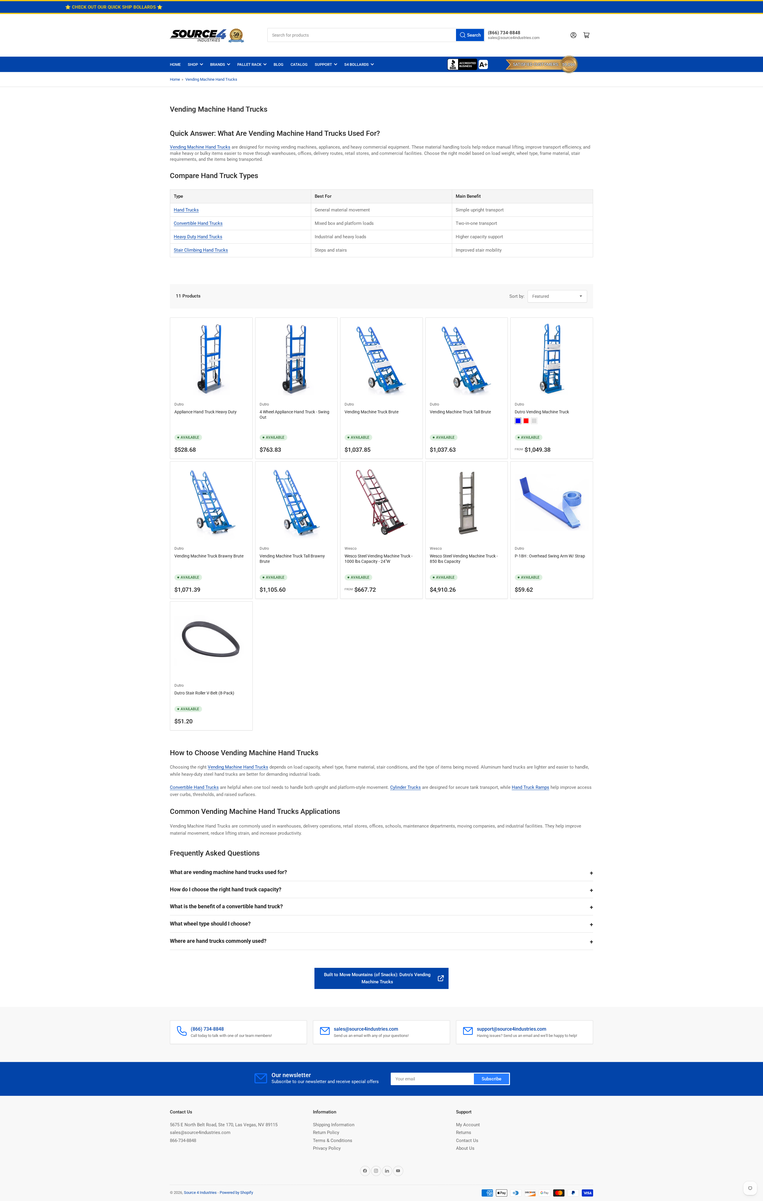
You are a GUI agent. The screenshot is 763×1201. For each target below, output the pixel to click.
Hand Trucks (186, 210)
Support (323, 64)
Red (526, 421)
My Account (468, 1124)
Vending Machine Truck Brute (371, 411)
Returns (463, 1132)
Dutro (179, 404)
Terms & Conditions (332, 1140)
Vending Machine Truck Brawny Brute (209, 556)
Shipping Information (333, 1124)
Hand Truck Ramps (530, 787)
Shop (193, 64)
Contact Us (467, 1140)
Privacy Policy (327, 1148)
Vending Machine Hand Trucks (211, 79)
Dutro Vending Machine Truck (542, 411)
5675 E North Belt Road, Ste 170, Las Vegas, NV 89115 (223, 1124)
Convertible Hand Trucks (198, 223)
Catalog (299, 64)
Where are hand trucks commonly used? (218, 941)
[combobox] (376, 35)
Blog (278, 64)
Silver (534, 421)
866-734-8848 (183, 1140)
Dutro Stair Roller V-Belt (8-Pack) (204, 693)
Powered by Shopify (236, 1192)
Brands (217, 64)
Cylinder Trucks (405, 787)
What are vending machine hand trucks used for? (228, 872)
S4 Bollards (356, 64)
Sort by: (517, 296)
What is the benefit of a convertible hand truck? (226, 906)
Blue (518, 421)
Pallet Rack (249, 64)
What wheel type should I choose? (210, 923)
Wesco (350, 548)
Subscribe (491, 1079)
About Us (465, 1148)
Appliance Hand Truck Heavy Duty (205, 411)
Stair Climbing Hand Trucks (201, 250)
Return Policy (326, 1132)
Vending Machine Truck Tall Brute (460, 411)
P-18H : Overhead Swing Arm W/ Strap (550, 556)
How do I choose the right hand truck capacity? (225, 889)
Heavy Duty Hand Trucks (198, 236)
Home (175, 64)
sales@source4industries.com (200, 1132)
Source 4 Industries (200, 1192)
